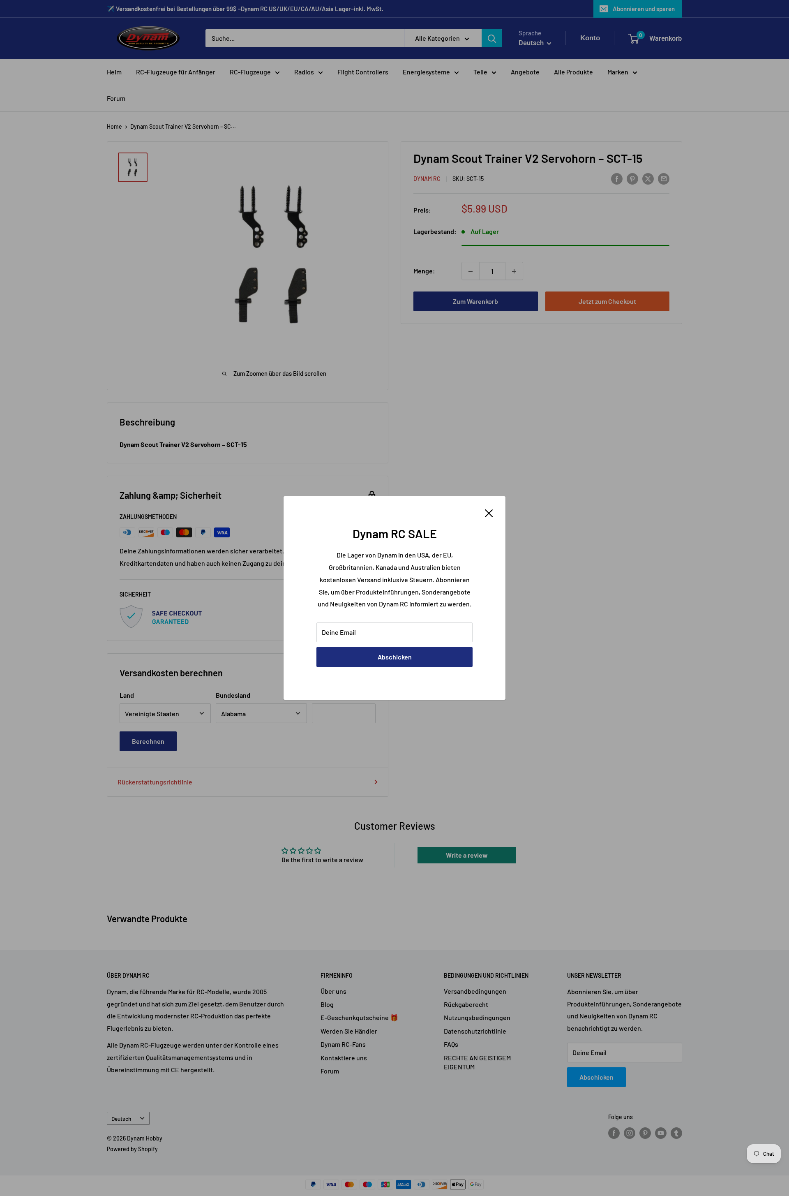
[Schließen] (489, 512)
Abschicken (395, 657)
